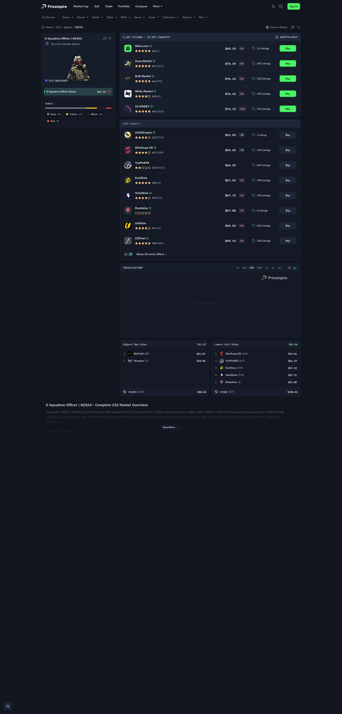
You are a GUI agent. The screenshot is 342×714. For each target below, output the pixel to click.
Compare (141, 6)
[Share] (299, 27)
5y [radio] (273, 267)
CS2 (58, 27)
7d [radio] (237, 267)
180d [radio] (259, 267)
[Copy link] (293, 27)
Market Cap (81, 6)
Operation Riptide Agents (65, 44)
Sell (96, 6)
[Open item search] (273, 6)
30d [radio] (244, 267)
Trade (109, 6)
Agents (68, 27)
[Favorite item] (110, 38)
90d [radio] (251, 267)
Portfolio (124, 6)
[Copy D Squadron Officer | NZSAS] (105, 38)
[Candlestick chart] (289, 268)
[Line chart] (295, 268)
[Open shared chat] (8, 706)
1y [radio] (267, 267)
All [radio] (279, 267)
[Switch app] (281, 6)
